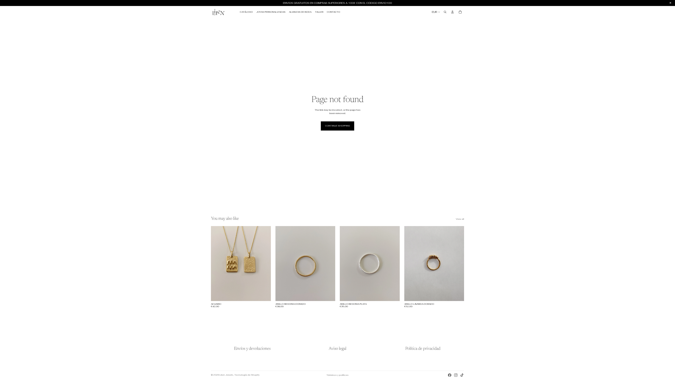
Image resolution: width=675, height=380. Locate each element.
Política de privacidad (422, 349)
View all (460, 219)
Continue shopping (337, 125)
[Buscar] (445, 12)
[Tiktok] (462, 375)
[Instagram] (456, 375)
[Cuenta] (452, 12)
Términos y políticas (337, 375)
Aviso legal (337, 349)
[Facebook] (450, 375)
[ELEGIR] (265, 295)
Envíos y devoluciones (252, 349)
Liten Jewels (226, 374)
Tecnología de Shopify (247, 374)
